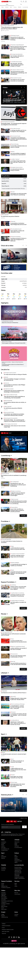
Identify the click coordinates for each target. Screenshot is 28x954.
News (3, 7)
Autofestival (3, 868)
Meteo (16, 883)
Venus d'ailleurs (4, 898)
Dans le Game (4, 909)
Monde (2, 844)
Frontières (3, 843)
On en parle (3, 899)
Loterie (16, 886)
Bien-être (17, 890)
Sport (11, 7)
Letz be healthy (17, 894)
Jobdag (2, 914)
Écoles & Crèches (18, 867)
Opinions (3, 846)
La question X (3, 902)
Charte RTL (4, 933)
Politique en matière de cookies (7, 929)
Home (7, 4)
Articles (16, 915)
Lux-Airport (3, 867)
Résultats (3, 858)
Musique (16, 856)
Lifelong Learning (4, 917)
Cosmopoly (3, 892)
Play (21, 4)
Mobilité (19, 7)
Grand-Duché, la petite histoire (7, 901)
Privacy (3, 927)
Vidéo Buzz (3, 895)
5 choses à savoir (4, 850)
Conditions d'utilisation (6, 925)
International (3, 856)
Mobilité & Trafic (4, 886)
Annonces (3, 870)
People (16, 844)
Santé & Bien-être (18, 871)
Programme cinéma (18, 860)
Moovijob (3, 915)
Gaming (16, 858)
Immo (16, 912)
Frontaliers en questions (5, 887)
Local (2, 855)
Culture (15, 7)
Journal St (3, 905)
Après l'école (17, 874)
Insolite (16, 843)
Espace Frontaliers (6, 881)
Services (17, 881)
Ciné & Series (17, 859)
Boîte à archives (4, 906)
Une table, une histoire (5, 903)
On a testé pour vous (5, 848)
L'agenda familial (18, 870)
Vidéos (3, 890)
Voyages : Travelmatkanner (20, 878)
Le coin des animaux (18, 847)
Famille (2, 883)
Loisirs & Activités (18, 872)
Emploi (3, 912)
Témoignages (17, 875)
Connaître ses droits (18, 868)
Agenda (16, 862)
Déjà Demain (3, 894)
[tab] (3, 7)
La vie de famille (19, 865)
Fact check (3, 847)
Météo (14, 296)
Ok (24, 826)
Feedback (3, 923)
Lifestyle (6, 7)
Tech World (17, 846)
